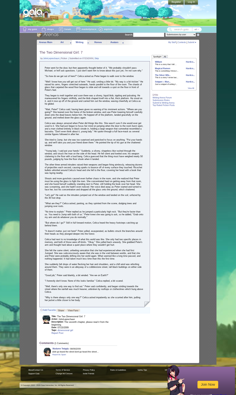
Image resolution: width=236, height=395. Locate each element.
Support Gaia (33, 374)
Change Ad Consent (64, 374)
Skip (97, 58)
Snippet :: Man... (163, 82)
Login (191, 2)
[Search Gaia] (170, 29)
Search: (129, 35)
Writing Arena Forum (162, 97)
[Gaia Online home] (33, 12)
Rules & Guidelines (118, 370)
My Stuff (172, 42)
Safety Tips (142, 370)
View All (191, 88)
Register (176, 2)
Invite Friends (88, 374)
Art (62, 42)
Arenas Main (45, 42)
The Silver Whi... (163, 75)
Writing (79, 42)
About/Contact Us (35, 370)
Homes (98, 42)
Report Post (57, 333)
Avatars (114, 42)
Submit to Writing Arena (163, 103)
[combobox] (184, 29)
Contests (182, 42)
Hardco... (190, 62)
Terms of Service (63, 370)
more (71, 42)
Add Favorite (49, 310)
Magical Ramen (162, 68)
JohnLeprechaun (51, 58)
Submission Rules (161, 100)
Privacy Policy (89, 370)
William (158, 62)
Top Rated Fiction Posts (164, 105)
